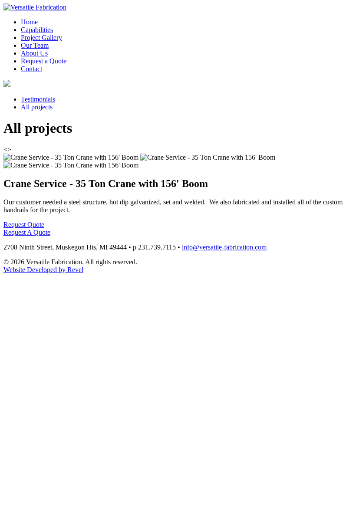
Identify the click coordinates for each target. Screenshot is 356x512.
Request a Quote (43, 61)
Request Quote (23, 224)
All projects (37, 107)
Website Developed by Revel (43, 269)
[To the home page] (34, 7)
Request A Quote (26, 232)
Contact (31, 68)
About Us (34, 53)
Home (29, 22)
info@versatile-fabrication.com (224, 247)
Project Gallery (41, 37)
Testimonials (38, 99)
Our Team (35, 45)
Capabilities (37, 29)
